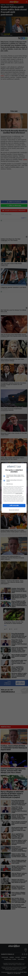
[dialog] (14, 488)
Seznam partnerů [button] (18, 493)
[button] (14, 484)
